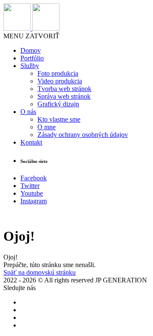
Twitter (30, 185)
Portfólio (32, 58)
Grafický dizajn (58, 104)
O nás (28, 111)
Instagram (33, 201)
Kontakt (31, 142)
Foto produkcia (57, 73)
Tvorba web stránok (64, 88)
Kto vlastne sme (58, 119)
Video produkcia (59, 81)
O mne (46, 127)
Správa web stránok (64, 96)
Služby (29, 65)
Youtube (31, 193)
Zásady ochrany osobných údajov (82, 134)
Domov (30, 50)
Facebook (33, 178)
